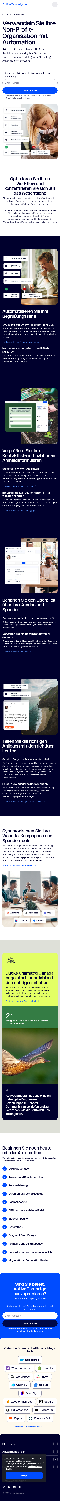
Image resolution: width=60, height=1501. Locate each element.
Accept (24, 1475)
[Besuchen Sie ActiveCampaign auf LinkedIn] (14, 1487)
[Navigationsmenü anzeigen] (55, 4)
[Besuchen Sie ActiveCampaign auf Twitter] (4, 1487)
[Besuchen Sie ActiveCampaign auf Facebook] (9, 1487)
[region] (24, 1468)
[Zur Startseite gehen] (14, 4)
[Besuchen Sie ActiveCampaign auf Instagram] (19, 1487)
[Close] (43, 1462)
